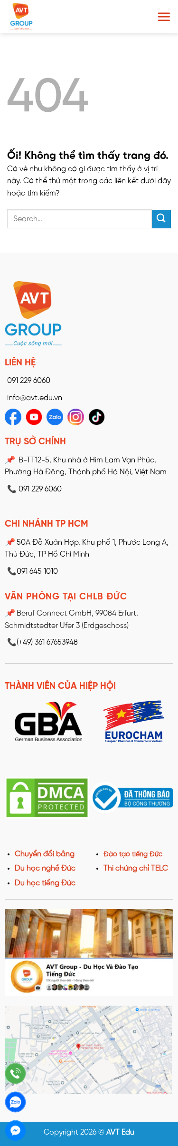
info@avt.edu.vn (34, 398)
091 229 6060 (28, 381)
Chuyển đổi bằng (45, 854)
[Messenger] (15, 1130)
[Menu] (164, 16)
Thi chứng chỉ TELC (135, 868)
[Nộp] (161, 219)
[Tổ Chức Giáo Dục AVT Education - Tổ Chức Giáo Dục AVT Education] (45, 16)
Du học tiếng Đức (45, 883)
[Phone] (15, 1073)
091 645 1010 (32, 572)
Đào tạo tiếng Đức (132, 854)
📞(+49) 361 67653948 (42, 642)
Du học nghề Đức (45, 868)
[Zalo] (15, 1102)
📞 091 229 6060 (34, 489)
